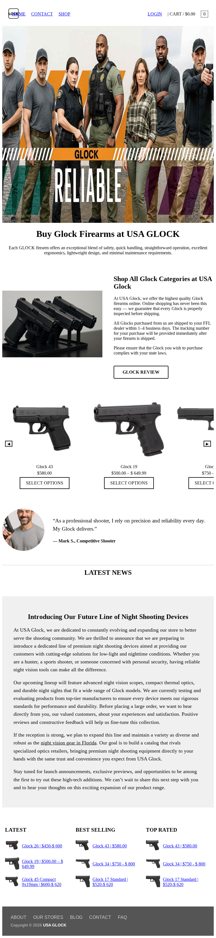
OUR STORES (48, 917)
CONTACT (42, 14)
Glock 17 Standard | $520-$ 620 (110, 882)
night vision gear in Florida (68, 743)
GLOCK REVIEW (141, 372)
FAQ (122, 917)
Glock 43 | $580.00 (110, 845)
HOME (19, 14)
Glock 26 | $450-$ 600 (42, 845)
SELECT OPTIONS (44, 483)
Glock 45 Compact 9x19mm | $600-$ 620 (41, 882)
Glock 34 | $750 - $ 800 (114, 863)
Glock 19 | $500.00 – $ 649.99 (42, 864)
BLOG (76, 917)
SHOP (64, 14)
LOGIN (155, 14)
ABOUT (18, 917)
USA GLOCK (54, 925)
